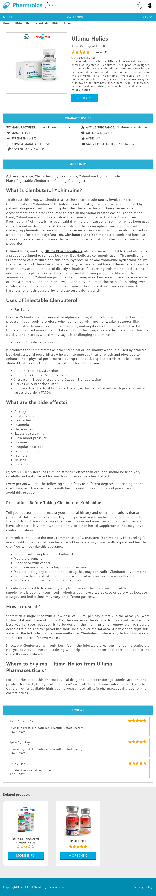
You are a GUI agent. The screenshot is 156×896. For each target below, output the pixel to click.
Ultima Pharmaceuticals (54, 127)
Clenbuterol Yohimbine (132, 127)
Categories (76, 17)
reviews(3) (100, 52)
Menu (7, 17)
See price (85, 98)
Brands (147, 17)
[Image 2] (36, 63)
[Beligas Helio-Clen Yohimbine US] (26, 820)
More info (25, 855)
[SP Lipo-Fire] (78, 820)
